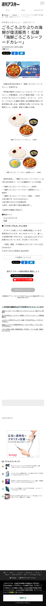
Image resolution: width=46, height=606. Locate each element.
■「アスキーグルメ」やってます (14, 225)
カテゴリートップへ (24, 290)
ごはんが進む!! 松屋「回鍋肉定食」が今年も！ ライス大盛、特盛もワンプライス (22, 330)
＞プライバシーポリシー (23, 603)
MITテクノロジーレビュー (29, 578)
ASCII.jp (14, 578)
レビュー (11, 572)
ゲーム (8, 10)
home (6, 15)
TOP (4, 572)
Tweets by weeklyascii (7, 418)
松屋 (5, 220)
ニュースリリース (10, 217)
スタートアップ (16, 574)
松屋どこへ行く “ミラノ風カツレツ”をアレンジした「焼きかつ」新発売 (23, 311)
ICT (25, 574)
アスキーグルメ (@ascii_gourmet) (15, 250)
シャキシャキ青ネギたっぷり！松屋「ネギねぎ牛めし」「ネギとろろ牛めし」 (22, 320)
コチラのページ (30, 236)
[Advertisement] (23, 351)
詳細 (11, 592)
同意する (23, 598)
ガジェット (29, 572)
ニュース (20, 572)
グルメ (23, 10)
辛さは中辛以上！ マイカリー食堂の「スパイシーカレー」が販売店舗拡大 (23, 316)
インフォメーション (35, 574)
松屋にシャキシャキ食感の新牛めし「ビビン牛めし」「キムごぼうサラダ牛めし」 (22, 325)
